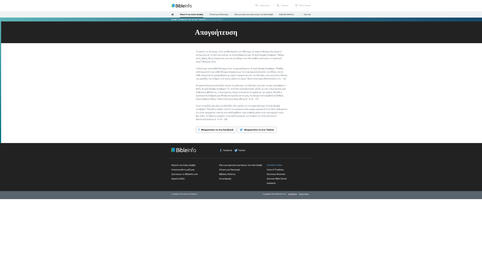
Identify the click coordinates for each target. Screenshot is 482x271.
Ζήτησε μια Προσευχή (218, 14)
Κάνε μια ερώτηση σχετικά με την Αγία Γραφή (253, 14)
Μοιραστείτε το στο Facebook (217, 129)
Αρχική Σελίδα (178, 178)
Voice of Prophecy (275, 169)
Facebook (227, 150)
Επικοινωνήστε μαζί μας (183, 169)
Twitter (241, 150)
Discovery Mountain (276, 174)
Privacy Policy (304, 194)
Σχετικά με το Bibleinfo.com (184, 174)
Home (174, 19)
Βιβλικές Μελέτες (286, 14)
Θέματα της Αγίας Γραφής (191, 14)
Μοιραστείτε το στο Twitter (259, 129)
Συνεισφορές (225, 178)
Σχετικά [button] (307, 14)
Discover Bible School (277, 178)
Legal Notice (292, 194)
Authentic (271, 183)
